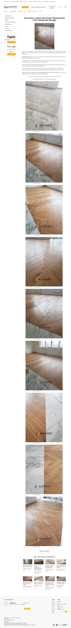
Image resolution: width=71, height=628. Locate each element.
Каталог (5, 11)
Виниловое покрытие (14, 1)
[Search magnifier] (66, 611)
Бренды (58, 605)
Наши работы (19, 11)
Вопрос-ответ (35, 11)
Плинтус (25, 1)
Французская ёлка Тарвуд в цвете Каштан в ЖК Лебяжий (27, 583)
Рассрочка (29, 11)
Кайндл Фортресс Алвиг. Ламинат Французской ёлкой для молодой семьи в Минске (50, 584)
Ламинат (21, 1)
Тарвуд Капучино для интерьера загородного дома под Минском (49, 566)
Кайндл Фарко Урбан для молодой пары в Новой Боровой (61, 566)
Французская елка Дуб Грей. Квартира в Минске (61, 583)
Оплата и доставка (13, 11)
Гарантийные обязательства (61, 604)
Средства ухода (52, 1)
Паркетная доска (7, 1)
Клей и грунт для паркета (37, 1)
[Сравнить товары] (63, 7)
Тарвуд (23, 52)
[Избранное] (61, 7)
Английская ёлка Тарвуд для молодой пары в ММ (27, 566)
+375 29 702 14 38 (52, 7)
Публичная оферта (60, 606)
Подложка (30, 1)
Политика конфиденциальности (60, 609)
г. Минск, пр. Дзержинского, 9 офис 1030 (38, 7)
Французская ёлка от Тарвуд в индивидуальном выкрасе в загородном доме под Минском (38, 567)
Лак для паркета (45, 1)
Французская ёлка (25, 56)
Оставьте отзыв (11, 42)
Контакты (40, 11)
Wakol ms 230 (43, 72)
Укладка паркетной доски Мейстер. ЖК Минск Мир (38, 583)
